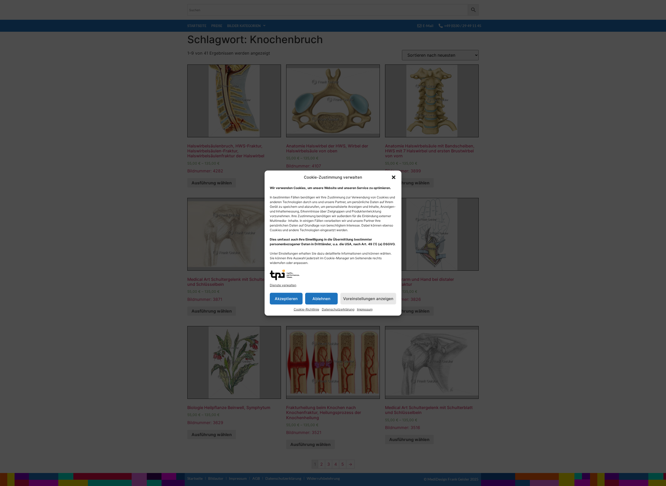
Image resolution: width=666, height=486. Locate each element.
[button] (393, 177)
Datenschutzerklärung (338, 309)
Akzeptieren (286, 298)
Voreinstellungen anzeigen (368, 298)
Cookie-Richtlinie (306, 309)
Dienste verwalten (283, 285)
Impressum (365, 309)
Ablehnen (321, 298)
